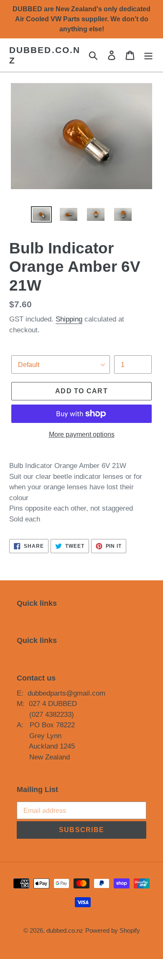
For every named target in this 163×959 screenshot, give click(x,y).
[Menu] (148, 55)
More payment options (82, 434)
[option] (41, 215)
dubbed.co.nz (44, 55)
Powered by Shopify (112, 930)
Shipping (69, 319)
